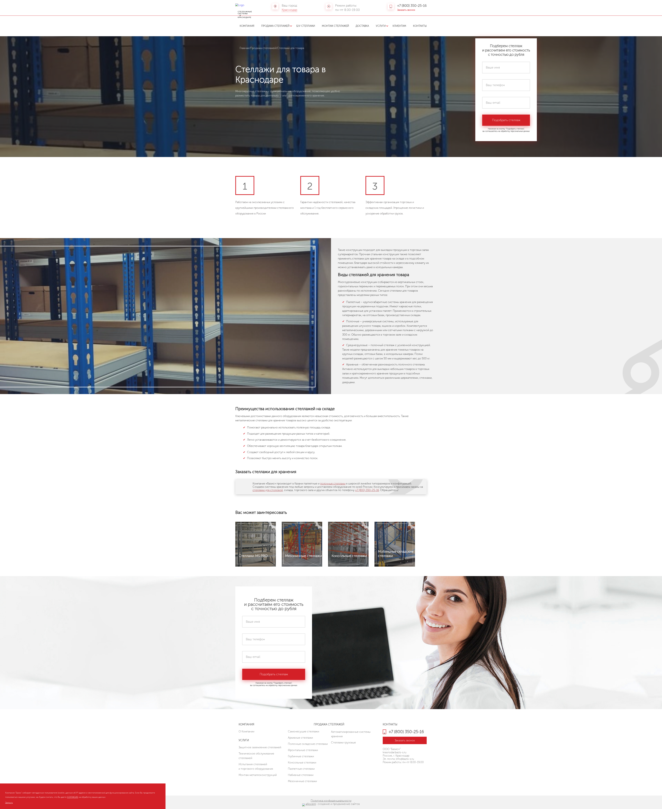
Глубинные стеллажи (301, 756)
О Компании (246, 731)
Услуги (381, 25)
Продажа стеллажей (275, 25)
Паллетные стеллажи (301, 768)
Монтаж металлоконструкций (258, 775)
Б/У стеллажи (305, 25)
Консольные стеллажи (302, 762)
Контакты (420, 25)
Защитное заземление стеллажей (260, 747)
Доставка (362, 25)
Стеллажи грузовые (343, 742)
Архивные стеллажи (300, 737)
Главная (244, 48)
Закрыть (9, 802)
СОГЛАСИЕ (72, 797)
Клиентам (399, 25)
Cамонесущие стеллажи (303, 731)
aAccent (311, 804)
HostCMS (388, 770)
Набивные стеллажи (300, 775)
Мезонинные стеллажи (302, 781)
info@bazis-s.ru (405, 759)
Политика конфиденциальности (331, 800)
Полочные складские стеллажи (308, 744)
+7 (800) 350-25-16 (412, 5)
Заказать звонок (406, 9)
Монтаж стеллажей (335, 25)
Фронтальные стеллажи (303, 750)
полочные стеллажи (332, 483)
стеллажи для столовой (268, 490)
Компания (247, 25)
